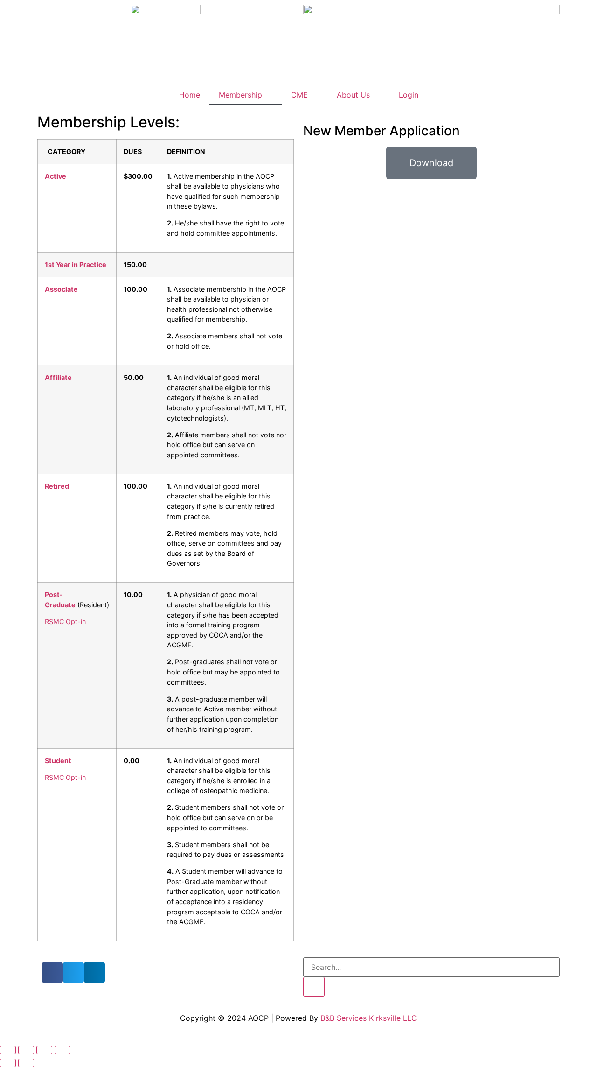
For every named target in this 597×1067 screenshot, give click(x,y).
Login (408, 94)
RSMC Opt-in (65, 621)
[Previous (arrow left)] (8, 1063)
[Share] (44, 1050)
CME (299, 94)
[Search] (314, 987)
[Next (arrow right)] (26, 1063)
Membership (240, 94)
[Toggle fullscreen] (26, 1050)
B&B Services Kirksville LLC (368, 1018)
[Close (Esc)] (62, 1050)
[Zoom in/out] (8, 1050)
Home (189, 94)
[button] (52, 972)
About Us (353, 94)
